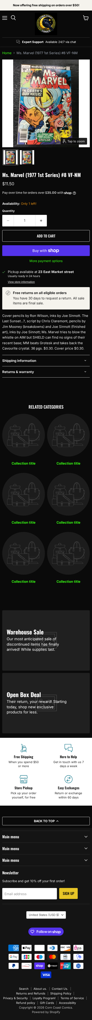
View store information (21, 282)
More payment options (46, 261)
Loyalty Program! (44, 998)
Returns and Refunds (30, 993)
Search (24, 988)
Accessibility (67, 1003)
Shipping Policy (60, 993)
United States (44, 915)
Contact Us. (60, 988)
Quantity (8, 211)
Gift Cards (47, 1003)
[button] (10, 157)
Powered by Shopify (46, 1012)
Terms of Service (72, 998)
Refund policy (25, 1003)
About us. (40, 988)
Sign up (68, 893)
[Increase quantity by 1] (41, 220)
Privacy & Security (15, 998)
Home (7, 53)
